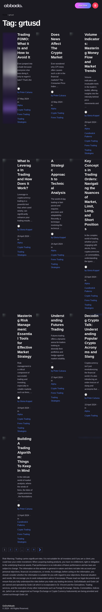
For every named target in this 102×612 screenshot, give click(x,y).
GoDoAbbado (8, 606)
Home (4, 15)
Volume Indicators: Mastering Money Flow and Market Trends (92, 53)
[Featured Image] (9, 78)
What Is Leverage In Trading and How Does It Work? (24, 174)
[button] (83, 5)
